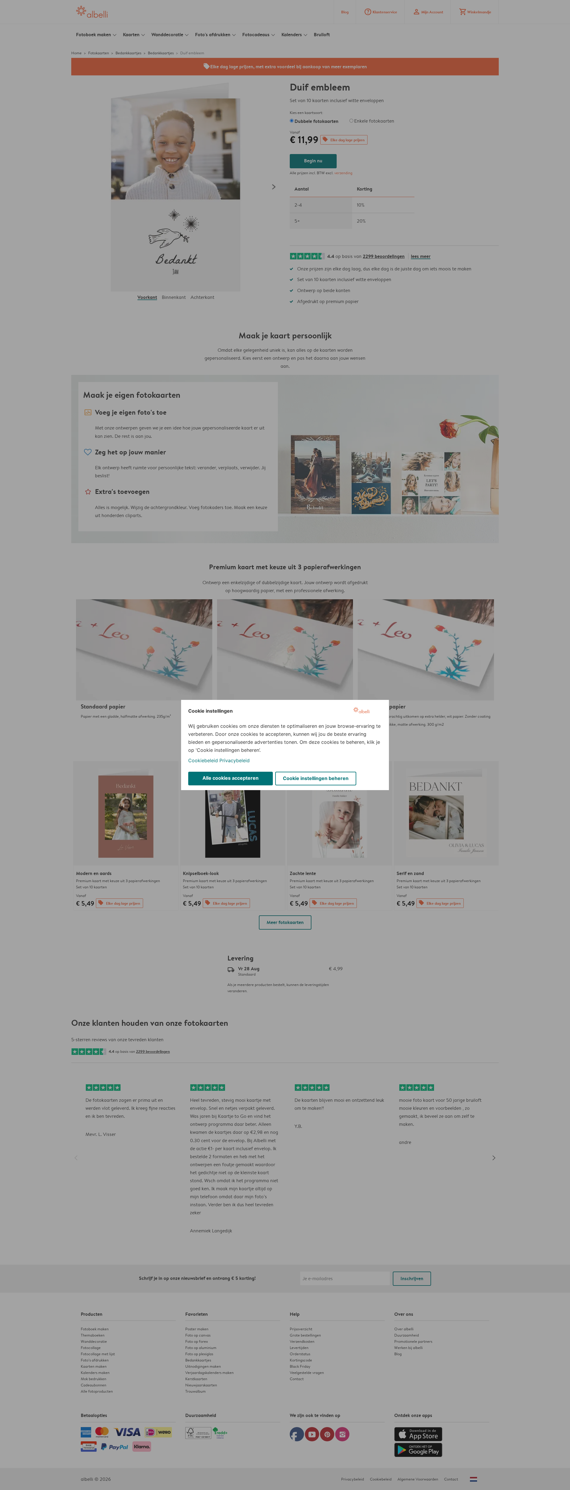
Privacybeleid (234, 760)
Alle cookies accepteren (230, 778)
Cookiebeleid (203, 760)
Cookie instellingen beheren (316, 778)
